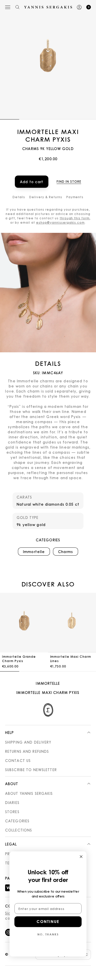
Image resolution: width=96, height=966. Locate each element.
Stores (12, 811)
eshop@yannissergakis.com (60, 222)
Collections (18, 830)
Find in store (69, 181)
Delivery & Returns (45, 197)
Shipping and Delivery (28, 742)
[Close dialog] (81, 857)
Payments (75, 197)
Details (19, 197)
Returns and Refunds (27, 751)
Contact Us (18, 760)
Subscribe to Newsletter (31, 769)
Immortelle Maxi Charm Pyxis (47, 692)
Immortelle (48, 683)
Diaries (12, 802)
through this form (75, 218)
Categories (17, 820)
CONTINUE (48, 921)
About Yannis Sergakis (29, 793)
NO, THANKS (48, 934)
